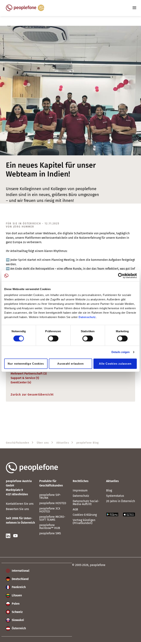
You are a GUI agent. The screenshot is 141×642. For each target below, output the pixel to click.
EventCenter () (21, 382)
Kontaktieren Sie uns (19, 503)
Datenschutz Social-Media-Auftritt (86, 502)
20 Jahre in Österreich (120, 501)
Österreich (18, 628)
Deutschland (20, 579)
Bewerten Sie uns (17, 509)
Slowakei (17, 620)
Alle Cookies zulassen (115, 363)
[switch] (53, 338)
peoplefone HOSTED (52, 503)
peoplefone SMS (50, 533)
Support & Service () (25, 378)
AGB (75, 509)
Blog (109, 490)
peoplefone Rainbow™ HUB (49, 526)
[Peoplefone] (25, 10)
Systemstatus (115, 496)
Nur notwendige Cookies (26, 363)
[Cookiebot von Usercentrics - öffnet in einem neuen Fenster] (121, 275)
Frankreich (18, 587)
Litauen (16, 595)
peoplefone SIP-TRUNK (50, 496)
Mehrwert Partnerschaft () (29, 373)
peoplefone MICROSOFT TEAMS (52, 518)
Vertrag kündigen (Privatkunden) (84, 521)
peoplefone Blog (87, 442)
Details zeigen (120, 352)
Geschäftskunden (17, 442)
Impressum (80, 490)
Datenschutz (87, 316)
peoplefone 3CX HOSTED (49, 510)
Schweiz (17, 612)
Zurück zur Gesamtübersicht (32, 394)
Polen (15, 603)
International (20, 570)
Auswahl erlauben (70, 363)
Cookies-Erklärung (85, 514)
